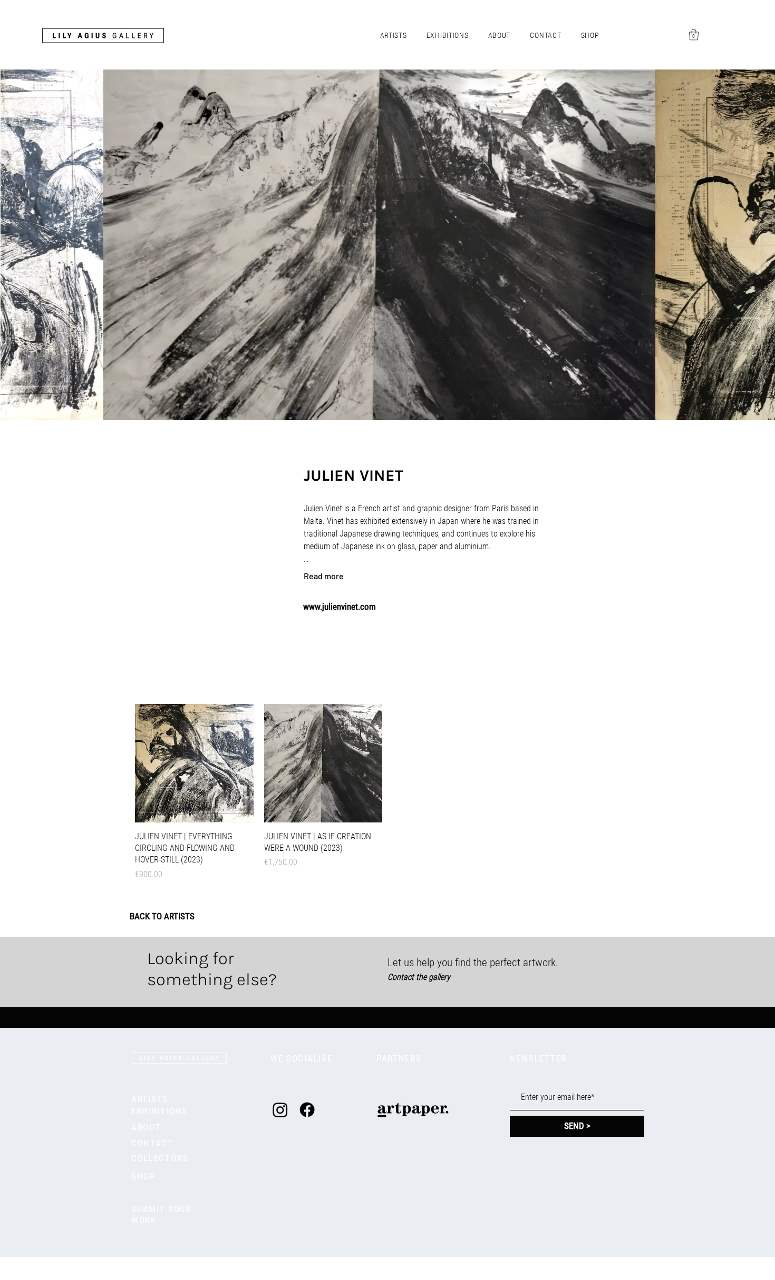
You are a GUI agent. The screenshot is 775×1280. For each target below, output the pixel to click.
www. (312, 606)
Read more (324, 576)
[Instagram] (280, 1109)
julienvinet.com (349, 606)
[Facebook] (307, 1109)
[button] (694, 34)
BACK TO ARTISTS (162, 916)
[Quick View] (194, 763)
